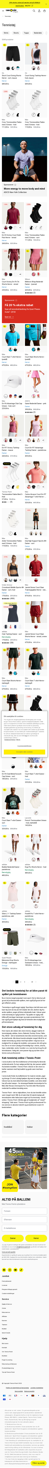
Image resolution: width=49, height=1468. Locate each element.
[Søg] (34, 10)
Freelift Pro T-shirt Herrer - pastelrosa (35, 915)
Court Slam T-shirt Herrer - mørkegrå (35, 682)
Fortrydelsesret (6, 1281)
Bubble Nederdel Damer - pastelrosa (11, 868)
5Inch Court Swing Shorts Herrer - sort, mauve (11, 77)
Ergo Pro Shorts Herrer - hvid (35, 867)
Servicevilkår (19, 1391)
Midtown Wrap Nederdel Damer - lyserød (34, 283)
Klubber (4, 1329)
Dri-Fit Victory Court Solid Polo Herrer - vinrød (11, 236)
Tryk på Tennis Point (8, 1372)
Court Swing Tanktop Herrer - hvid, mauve (36, 77)
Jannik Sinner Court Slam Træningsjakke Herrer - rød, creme (35, 589)
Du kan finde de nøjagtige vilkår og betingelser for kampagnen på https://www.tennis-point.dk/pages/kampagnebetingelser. (22, 1461)
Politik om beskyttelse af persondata (17, 1388)
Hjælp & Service (7, 1304)
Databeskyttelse (9, 740)
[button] (3, 10)
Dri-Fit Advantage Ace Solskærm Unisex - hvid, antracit (34, 962)
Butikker (4, 1356)
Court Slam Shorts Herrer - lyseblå (35, 358)
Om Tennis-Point (7, 1352)
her (26, 736)
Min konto (5, 1343)
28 (32, 982)
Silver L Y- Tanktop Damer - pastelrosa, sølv (12, 915)
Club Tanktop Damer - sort (12, 634)
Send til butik (6, 1333)
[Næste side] (35, 982)
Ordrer (4, 1308)
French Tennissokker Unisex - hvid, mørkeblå (35, 821)
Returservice (6, 1312)
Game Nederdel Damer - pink (35, 403)
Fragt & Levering (7, 1360)
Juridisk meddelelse (36, 1388)
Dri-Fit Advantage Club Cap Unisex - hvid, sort (12, 405)
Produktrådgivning (8, 1368)
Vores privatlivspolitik (8, 1252)
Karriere (4, 1320)
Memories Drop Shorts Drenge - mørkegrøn (10, 961)
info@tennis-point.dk (23, 1247)
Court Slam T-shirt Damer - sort (12, 821)
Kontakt (4, 1347)
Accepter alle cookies (24, 752)
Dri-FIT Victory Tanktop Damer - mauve (10, 449)
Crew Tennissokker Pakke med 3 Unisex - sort (35, 236)
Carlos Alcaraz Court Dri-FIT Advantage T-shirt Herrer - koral (35, 496)
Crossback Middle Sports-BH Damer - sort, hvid (13, 588)
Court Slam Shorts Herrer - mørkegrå (12, 682)
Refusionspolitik (29, 1391)
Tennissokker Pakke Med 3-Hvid (12, 495)
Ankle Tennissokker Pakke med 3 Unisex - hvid (12, 542)
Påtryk (18, 740)
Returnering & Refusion (9, 1364)
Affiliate (4, 1316)
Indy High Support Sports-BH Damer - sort (35, 542)
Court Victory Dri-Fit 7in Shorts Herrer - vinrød (10, 283)
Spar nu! (8, 317)
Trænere (4, 1324)
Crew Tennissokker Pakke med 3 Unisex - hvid (12, 123)
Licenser (4, 1285)
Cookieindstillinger (24, 746)
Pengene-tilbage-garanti (9, 1289)
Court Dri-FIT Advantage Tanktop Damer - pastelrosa (35, 449)
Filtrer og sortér (38, 1463)
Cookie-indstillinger (8, 1293)
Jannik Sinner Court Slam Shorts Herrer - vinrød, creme (36, 635)
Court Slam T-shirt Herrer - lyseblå (12, 358)
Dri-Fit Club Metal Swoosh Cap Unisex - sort (11, 775)
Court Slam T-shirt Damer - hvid (35, 775)
